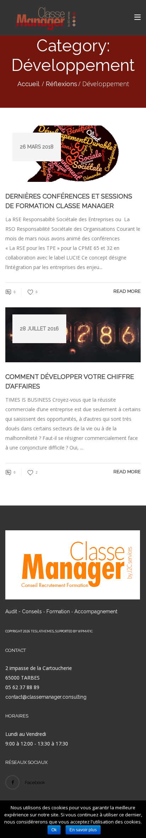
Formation (58, 611)
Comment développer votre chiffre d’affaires (69, 381)
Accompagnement (95, 611)
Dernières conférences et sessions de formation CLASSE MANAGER (68, 201)
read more (127, 291)
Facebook (35, 782)
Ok (54, 829)
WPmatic (85, 631)
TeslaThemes (42, 631)
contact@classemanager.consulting (45, 697)
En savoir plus (83, 829)
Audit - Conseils (23, 611)
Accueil (28, 84)
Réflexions (61, 84)
